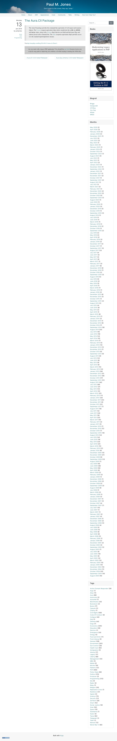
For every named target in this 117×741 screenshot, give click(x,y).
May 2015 (93, 310)
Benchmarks (94, 602)
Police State (94, 672)
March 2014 (94, 340)
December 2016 (95, 268)
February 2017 (95, 264)
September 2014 (95, 327)
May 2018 (93, 235)
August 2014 (94, 329)
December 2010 (95, 426)
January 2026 (95, 134)
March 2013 (94, 367)
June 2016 (93, 281)
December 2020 (95, 191)
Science (92, 696)
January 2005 (95, 565)
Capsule (93, 608)
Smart (92, 703)
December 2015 (95, 294)
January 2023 (95, 165)
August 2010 (94, 435)
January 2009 (95, 477)
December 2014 (95, 321)
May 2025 (93, 143)
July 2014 (93, 332)
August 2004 (94, 576)
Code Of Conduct (96, 615)
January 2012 (94, 398)
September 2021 (95, 180)
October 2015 (95, 299)
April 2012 (93, 391)
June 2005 (93, 554)
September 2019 (95, 213)
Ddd (91, 619)
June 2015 (93, 307)
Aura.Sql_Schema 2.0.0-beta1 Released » (70, 58)
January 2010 (94, 450)
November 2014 (95, 323)
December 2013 (95, 347)
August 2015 (94, 303)
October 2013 (95, 351)
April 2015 (93, 312)
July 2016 (93, 279)
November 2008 (95, 481)
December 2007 (95, 499)
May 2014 (93, 336)
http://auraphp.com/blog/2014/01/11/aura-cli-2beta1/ (42, 43)
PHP (21, 36)
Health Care (94, 648)
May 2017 (93, 257)
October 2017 (94, 246)
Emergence (94, 632)
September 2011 (95, 406)
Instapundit (94, 106)
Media (92, 663)
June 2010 (93, 439)
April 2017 (93, 259)
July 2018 (93, 233)
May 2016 (93, 283)
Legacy (92, 654)
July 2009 (93, 464)
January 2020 (95, 206)
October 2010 (95, 431)
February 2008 (95, 494)
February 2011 (95, 422)
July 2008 (93, 490)
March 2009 (94, 472)
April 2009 (93, 470)
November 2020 (95, 193)
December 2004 (95, 567)
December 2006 (95, 519)
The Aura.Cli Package (39, 20)
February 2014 (95, 343)
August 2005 (94, 549)
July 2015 (93, 305)
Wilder (92, 112)
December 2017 (95, 244)
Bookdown (93, 604)
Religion (93, 687)
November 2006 (95, 521)
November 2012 (95, 376)
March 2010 (94, 446)
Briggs (92, 104)
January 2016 (94, 292)
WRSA (92, 115)
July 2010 (93, 437)
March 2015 (94, 314)
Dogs (92, 624)
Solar (92, 707)
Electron (93, 630)
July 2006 (93, 527)
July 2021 (93, 184)
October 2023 (95, 151)
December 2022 (95, 167)
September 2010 (95, 433)
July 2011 (93, 411)
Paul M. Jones (58, 4)
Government (94, 643)
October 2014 (95, 325)
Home (23, 15)
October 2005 (95, 545)
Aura (20, 34)
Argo (91, 591)
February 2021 (95, 189)
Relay (92, 685)
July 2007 (93, 508)
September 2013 (95, 354)
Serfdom (93, 701)
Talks (70, 15)
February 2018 (95, 239)
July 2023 (93, 158)
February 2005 (95, 562)
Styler (92, 714)
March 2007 (94, 512)
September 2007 (96, 505)
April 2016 (93, 286)
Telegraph (93, 718)
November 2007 (95, 501)
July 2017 (93, 253)
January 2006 (95, 541)
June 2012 (93, 387)
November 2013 (95, 349)
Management (94, 659)
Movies (92, 665)
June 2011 (93, 413)
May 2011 (93, 415)
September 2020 (96, 198)
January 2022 (95, 171)
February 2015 (95, 316)
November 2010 (95, 428)
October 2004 (95, 571)
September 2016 (95, 275)
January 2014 (94, 345)
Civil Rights (94, 613)
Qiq (91, 681)
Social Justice (95, 705)
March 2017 (94, 261)
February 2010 (95, 448)
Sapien (92, 694)
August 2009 (94, 461)
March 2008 (94, 492)
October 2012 (95, 378)
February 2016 (95, 290)
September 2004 (96, 573)
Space (92, 709)
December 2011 (95, 400)
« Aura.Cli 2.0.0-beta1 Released (36, 58)
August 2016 (94, 277)
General (92, 641)
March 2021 (94, 187)
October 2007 (95, 503)
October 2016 (95, 272)
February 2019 (95, 224)
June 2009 (93, 466)
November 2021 (95, 176)
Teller (92, 720)
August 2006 (94, 525)
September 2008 (96, 486)
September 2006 (96, 523)
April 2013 (93, 365)
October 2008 (95, 483)
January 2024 (95, 149)
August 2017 (94, 250)
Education (93, 628)
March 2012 (94, 393)
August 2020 (94, 200)
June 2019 (93, 220)
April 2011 (93, 417)
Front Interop (94, 639)
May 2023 (93, 160)
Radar (92, 683)
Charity (92, 610)
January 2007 (95, 516)
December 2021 (95, 173)
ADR (36, 15)
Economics (94, 626)
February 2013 (95, 369)
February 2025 (95, 147)
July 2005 (93, 551)
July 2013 (93, 358)
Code (53, 15)
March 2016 (94, 288)
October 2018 (95, 228)
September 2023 (96, 154)
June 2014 (93, 334)
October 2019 (95, 211)
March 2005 (94, 560)
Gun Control (94, 646)
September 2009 (96, 459)
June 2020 (93, 202)
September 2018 (95, 231)
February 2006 (95, 538)
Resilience (93, 692)
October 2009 (95, 457)
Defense (93, 621)
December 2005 (95, 543)
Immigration (94, 650)
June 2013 (93, 360)
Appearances (44, 15)
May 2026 (93, 127)
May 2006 (93, 532)
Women (92, 723)
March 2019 (94, 222)
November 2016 (95, 270)
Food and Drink (95, 637)
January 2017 (94, 266)
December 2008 (95, 479)
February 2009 (95, 475)
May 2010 (93, 442)
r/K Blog (93, 108)
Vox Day (93, 110)
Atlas (91, 593)
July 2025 (93, 138)
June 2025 (93, 140)
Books (92, 606)
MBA (91, 661)
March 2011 (94, 420)
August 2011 (94, 409)
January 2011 (94, 424)
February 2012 (95, 395)
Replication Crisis (96, 690)
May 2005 (93, 556)
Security (93, 698)
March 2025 (94, 145)
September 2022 (96, 169)
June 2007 (93, 510)
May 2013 (93, 362)
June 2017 (93, 255)
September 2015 (95, 301)
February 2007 (95, 514)
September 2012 (95, 380)
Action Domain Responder (99, 588)
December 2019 (95, 209)
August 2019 (94, 215)
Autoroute (93, 597)
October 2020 (95, 195)
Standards (93, 712)
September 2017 (95, 248)
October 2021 (95, 178)
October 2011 (94, 404)
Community (61, 15)
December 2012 (95, 373)
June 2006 (93, 530)
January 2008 (95, 497)
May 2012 (93, 389)
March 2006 (94, 536)
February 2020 (95, 204)
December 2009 (95, 453)
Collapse (93, 617)
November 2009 (95, 455)
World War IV (94, 725)
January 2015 (94, 318)
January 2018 (94, 242)
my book (67, 49)
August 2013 (94, 356)
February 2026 (95, 132)
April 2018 (93, 237)
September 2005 (96, 547)
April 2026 (93, 129)
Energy (92, 635)
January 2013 (94, 371)
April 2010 (93, 444)
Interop (92, 652)
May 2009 (93, 468)
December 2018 (95, 226)
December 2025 (95, 136)
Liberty (92, 657)
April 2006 (93, 534)
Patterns (93, 668)
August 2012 (94, 382)
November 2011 (95, 402)
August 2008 (94, 488)
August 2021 (94, 182)
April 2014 (93, 338)
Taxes (92, 716)
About (30, 15)
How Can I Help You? (89, 15)
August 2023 (94, 156)
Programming (18, 37)
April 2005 (93, 558)
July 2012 (93, 384)
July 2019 (93, 217)
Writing (77, 15)
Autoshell (93, 599)
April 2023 (93, 162)
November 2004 (95, 569)
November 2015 (95, 296)
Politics (92, 674)
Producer (93, 676)
